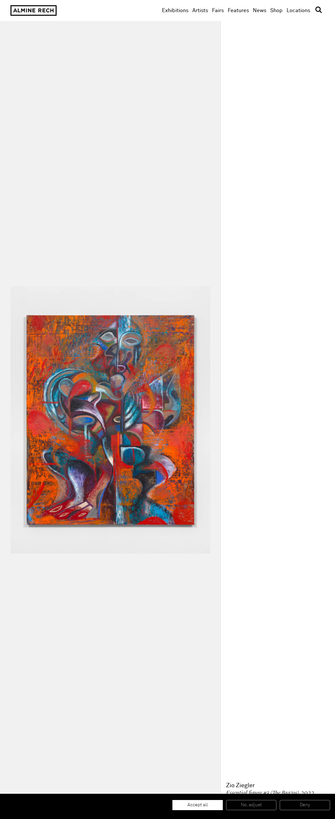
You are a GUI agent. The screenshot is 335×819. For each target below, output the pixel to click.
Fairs (218, 10)
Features (238, 10)
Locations (298, 10)
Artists (200, 10)
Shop (276, 10)
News (259, 10)
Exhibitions (175, 10)
